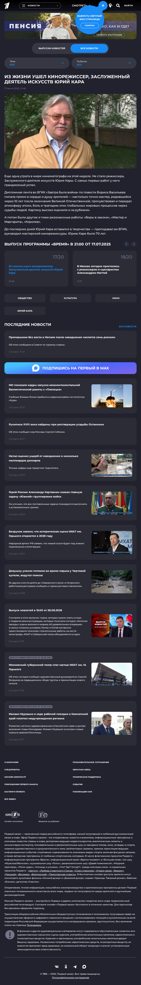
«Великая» (24, 874)
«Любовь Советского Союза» (56, 870)
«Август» (33, 870)
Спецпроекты (12, 769)
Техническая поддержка (87, 777)
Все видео (10, 799)
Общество (25, 298)
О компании (11, 762)
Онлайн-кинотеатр (15, 777)
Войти (128, 5)
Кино (116, 298)
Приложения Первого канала (21, 784)
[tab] (51, 48)
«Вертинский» (39, 874)
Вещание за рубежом (49, 821)
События (77, 784)
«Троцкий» (10, 874)
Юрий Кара (24, 310)
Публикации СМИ (82, 792)
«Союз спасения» (84, 870)
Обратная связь (82, 769)
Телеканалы (34, 925)
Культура (70, 298)
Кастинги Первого (14, 792)
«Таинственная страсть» (62, 874)
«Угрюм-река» (103, 870)
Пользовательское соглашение (91, 762)
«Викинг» (118, 870)
